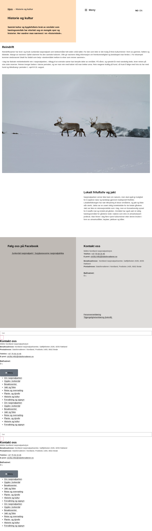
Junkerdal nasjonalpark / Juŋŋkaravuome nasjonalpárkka (38, 253)
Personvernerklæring (92, 315)
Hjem (10, 9)
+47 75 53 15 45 (98, 254)
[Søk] (2, 337)
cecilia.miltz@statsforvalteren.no (104, 257)
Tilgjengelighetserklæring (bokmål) (98, 317)
